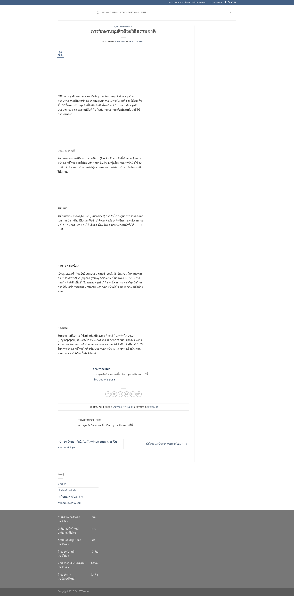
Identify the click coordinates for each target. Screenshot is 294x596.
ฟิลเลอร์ (62, 484)
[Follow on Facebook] (225, 3)
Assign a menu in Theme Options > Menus (187, 2)
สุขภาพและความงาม (123, 26)
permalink (153, 407)
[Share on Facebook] (108, 394)
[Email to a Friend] (120, 394)
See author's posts (104, 379)
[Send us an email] (235, 3)
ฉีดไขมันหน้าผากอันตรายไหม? (165, 444)
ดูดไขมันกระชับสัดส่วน (70, 497)
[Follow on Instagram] (229, 3)
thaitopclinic (136, 42)
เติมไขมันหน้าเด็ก (67, 490)
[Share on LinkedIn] (139, 394)
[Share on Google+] (133, 394)
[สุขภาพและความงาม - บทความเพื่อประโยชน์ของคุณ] (75, 12)
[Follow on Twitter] (232, 3)
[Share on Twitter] (114, 394)
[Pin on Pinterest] (126, 394)
